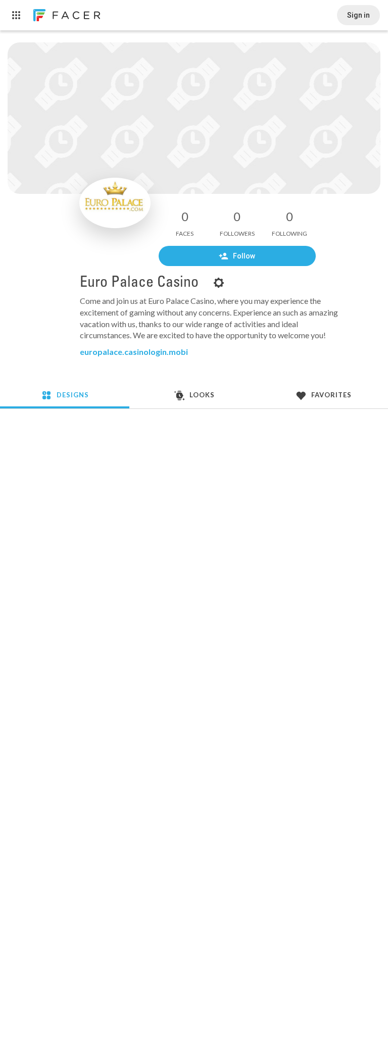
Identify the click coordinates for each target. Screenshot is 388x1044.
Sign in (358, 15)
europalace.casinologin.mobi (134, 351)
